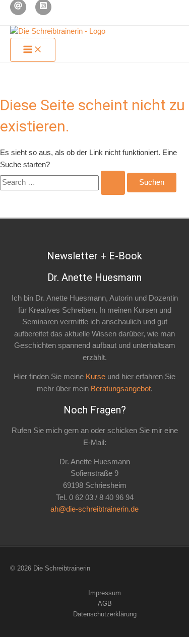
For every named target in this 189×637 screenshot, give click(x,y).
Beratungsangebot (121, 389)
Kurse (95, 377)
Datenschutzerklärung (105, 614)
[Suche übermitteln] (113, 183)
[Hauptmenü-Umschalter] (32, 50)
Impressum (104, 593)
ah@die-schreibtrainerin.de (94, 509)
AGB (105, 603)
